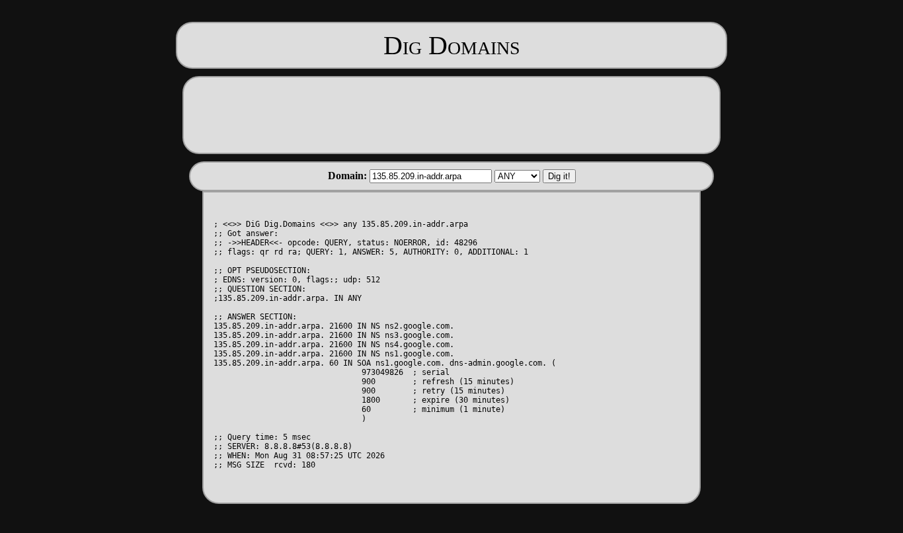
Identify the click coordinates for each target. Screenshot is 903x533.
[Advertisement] (451, 114)
